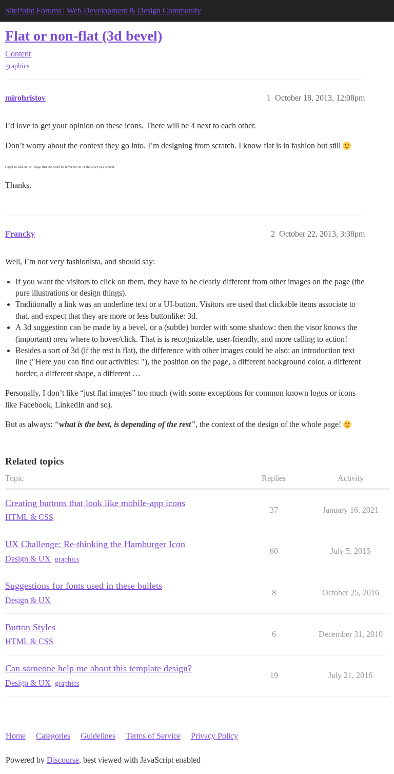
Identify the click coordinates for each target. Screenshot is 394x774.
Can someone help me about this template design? (98, 668)
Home (16, 735)
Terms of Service (153, 735)
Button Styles (30, 627)
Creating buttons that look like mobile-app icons (95, 503)
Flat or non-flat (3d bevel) (83, 36)
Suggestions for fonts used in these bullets (83, 585)
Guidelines (98, 735)
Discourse (63, 760)
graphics (17, 66)
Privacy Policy (214, 735)
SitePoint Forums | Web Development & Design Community (103, 10)
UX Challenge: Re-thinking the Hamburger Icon (95, 544)
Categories (53, 735)
